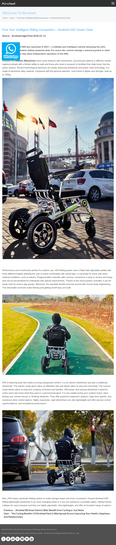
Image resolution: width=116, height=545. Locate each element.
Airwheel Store (17, 539)
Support (29, 529)
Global (31, 539)
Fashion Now (12, 529)
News (12, 18)
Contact (52, 529)
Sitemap (37, 529)
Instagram (22, 539)
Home (5, 18)
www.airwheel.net (15, 533)
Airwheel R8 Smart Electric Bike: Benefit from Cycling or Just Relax (49, 510)
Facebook (3, 539)
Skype (27, 539)
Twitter (8, 539)
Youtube (13, 539)
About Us (44, 529)
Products (22, 529)
